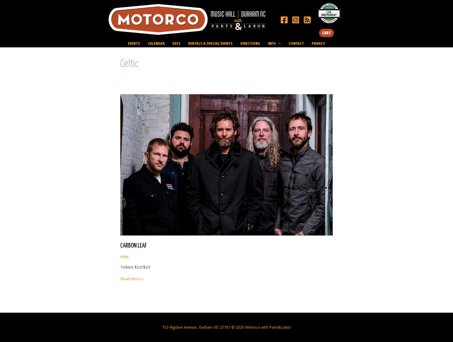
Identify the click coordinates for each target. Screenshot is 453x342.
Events (134, 43)
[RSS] (307, 20)
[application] (278, 43)
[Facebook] (284, 20)
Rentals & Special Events (210, 43)
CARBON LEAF (133, 246)
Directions (250, 43)
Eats (176, 43)
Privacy (318, 43)
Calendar (156, 43)
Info (272, 43)
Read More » (132, 279)
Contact (296, 43)
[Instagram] (296, 20)
